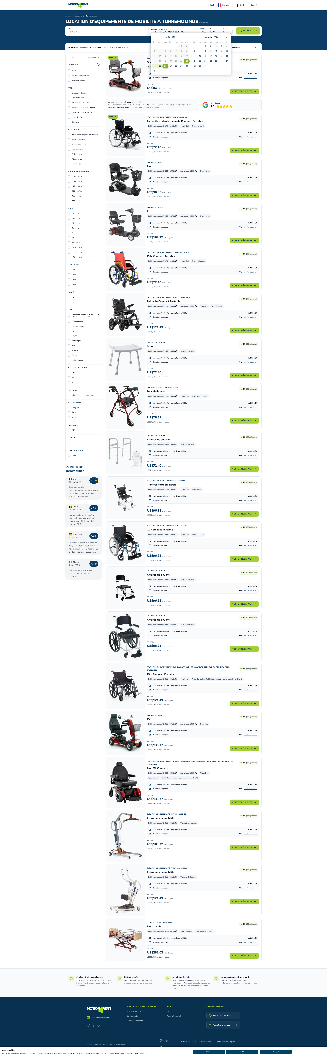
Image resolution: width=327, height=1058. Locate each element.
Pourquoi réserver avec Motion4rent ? (146, 107)
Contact (254, 5)
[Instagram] (88, 1025)
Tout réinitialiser (94, 57)
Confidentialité (132, 1016)
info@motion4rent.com (100, 1017)
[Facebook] (93, 1025)
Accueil (68, 16)
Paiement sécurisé (174, 1016)
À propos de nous (134, 1011)
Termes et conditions (135, 1020)
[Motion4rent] (78, 5)
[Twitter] (98, 1025)
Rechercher (248, 31)
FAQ (212, 5)
